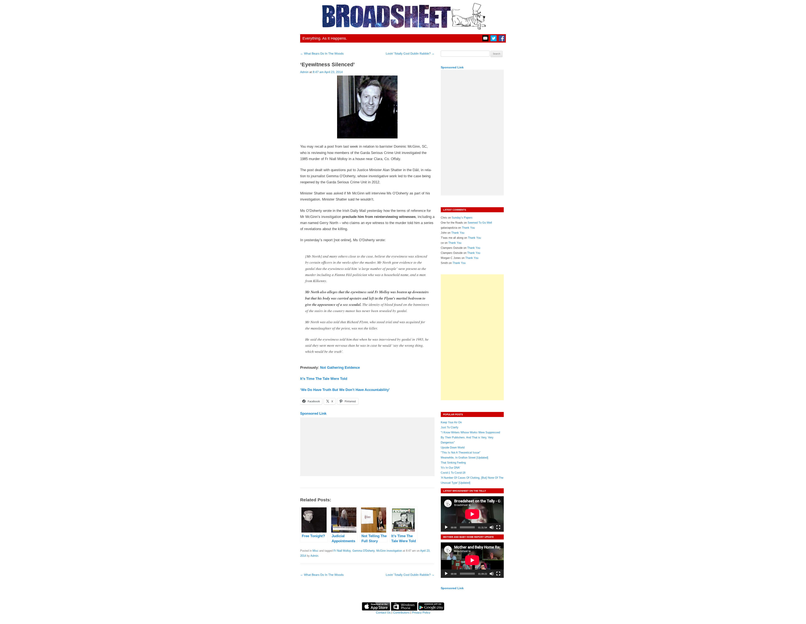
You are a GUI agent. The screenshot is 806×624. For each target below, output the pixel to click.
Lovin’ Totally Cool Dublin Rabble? (410, 53)
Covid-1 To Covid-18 (453, 472)
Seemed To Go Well (480, 222)
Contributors (401, 612)
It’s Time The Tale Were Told (323, 379)
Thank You (468, 227)
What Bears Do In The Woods (322, 53)
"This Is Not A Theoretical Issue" (460, 452)
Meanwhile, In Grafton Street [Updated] (464, 457)
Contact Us (383, 612)
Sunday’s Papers (462, 217)
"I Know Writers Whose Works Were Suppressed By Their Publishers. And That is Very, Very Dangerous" (470, 437)
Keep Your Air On (451, 422)
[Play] (446, 527)
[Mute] (491, 527)
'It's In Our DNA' (450, 467)
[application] (472, 514)
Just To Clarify (449, 427)
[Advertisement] (367, 446)
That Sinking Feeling (453, 462)
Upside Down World (452, 447)
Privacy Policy (421, 612)
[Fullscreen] (498, 527)
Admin (304, 72)
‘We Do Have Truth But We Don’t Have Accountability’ (345, 390)
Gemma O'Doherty (363, 550)
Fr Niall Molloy (342, 550)
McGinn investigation (389, 550)
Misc (315, 550)
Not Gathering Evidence (340, 368)
